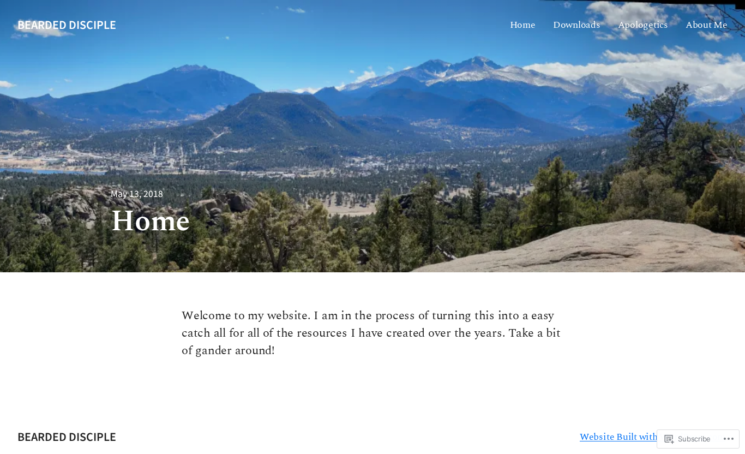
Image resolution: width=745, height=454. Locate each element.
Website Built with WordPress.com (652, 436)
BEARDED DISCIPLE (66, 25)
